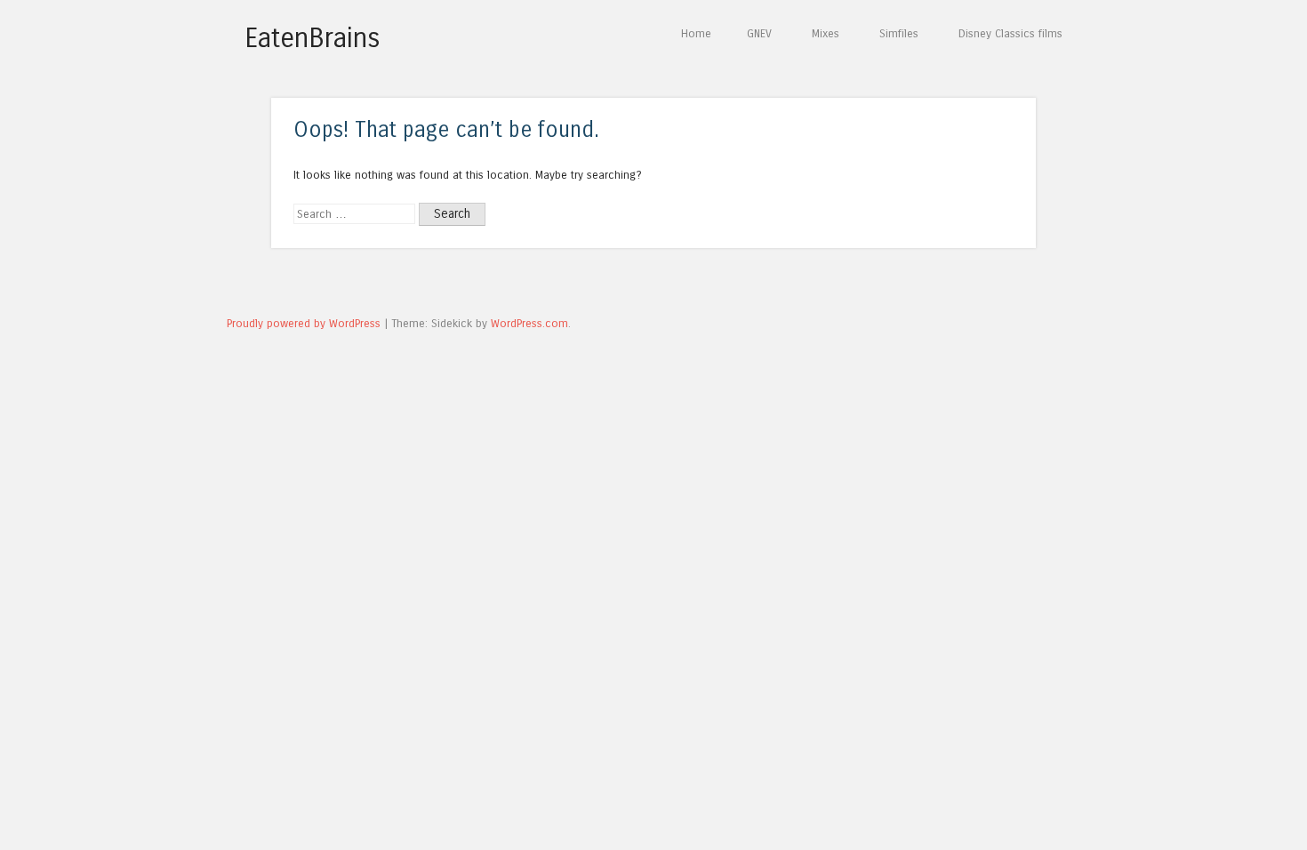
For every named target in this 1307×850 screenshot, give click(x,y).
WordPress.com (529, 323)
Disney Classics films (1010, 33)
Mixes (825, 33)
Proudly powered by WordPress (304, 323)
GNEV (759, 33)
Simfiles (898, 33)
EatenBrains (313, 38)
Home (696, 33)
